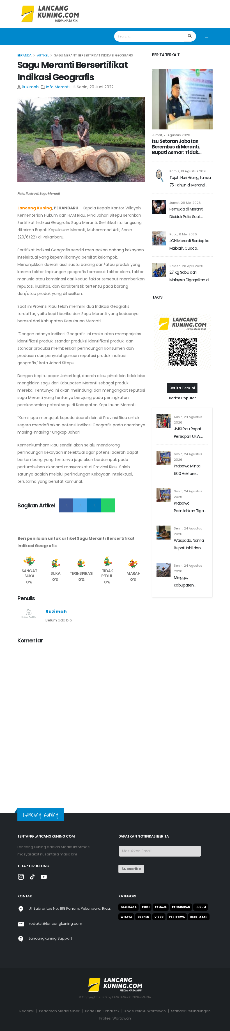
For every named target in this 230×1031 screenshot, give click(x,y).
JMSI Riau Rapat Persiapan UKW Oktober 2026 (187, 433)
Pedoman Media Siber (59, 1011)
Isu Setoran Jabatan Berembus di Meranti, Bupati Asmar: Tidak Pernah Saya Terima (176, 146)
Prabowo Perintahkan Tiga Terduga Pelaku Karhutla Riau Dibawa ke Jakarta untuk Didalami (190, 507)
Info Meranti (58, 87)
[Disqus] (81, 719)
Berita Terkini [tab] (182, 388)
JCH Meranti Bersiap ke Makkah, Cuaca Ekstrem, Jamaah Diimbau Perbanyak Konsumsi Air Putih (189, 245)
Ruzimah (30, 87)
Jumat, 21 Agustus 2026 (171, 135)
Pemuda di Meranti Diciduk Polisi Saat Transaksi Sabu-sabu (188, 213)
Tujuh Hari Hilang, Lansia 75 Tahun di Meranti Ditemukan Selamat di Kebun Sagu (190, 182)
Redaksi (26, 1011)
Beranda (24, 55)
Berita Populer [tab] (182, 398)
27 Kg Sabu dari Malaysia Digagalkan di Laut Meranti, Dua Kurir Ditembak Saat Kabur (189, 276)
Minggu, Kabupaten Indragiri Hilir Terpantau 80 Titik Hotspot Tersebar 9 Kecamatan (191, 582)
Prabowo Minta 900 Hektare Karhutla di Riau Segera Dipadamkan (187, 470)
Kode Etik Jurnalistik (102, 1011)
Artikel (43, 55)
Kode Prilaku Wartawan (145, 1011)
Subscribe (131, 868)
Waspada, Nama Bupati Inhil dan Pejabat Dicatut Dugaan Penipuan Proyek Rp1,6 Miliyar (190, 545)
